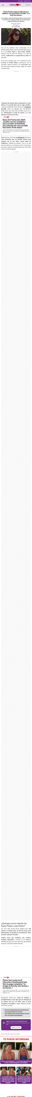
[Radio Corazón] (15, 5)
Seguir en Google (16, 1027)
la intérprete (20, 137)
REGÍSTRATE (27, 1)
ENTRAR (20, 1)
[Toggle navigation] (3, 5)
